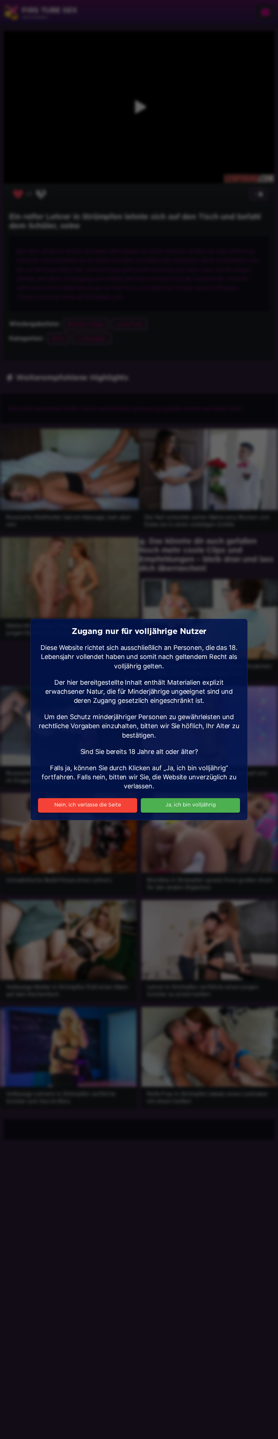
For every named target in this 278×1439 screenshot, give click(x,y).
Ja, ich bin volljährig (190, 805)
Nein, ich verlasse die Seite (87, 805)
